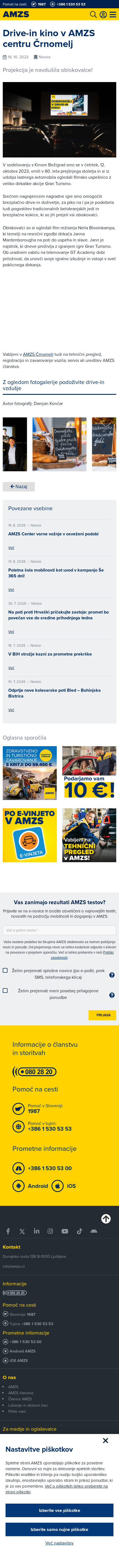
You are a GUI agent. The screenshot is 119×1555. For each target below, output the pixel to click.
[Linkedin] (37, 1231)
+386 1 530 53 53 (37, 1324)
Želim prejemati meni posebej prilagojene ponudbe (58, 994)
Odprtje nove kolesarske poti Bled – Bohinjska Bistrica (54, 693)
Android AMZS (22, 1351)
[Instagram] (50, 1231)
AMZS (13, 1387)
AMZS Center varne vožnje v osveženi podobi (53, 534)
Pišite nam (17, 1411)
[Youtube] (65, 1231)
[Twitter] (22, 1231)
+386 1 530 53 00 (26, 1342)
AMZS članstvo (20, 1393)
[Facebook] (8, 1231)
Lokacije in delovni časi (28, 1405)
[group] (60, 444)
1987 (31, 1314)
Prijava (104, 1015)
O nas (9, 1377)
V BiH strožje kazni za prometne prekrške (50, 654)
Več (11, 547)
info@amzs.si (14, 1266)
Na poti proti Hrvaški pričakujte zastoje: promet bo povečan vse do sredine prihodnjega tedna (58, 615)
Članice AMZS (20, 1399)
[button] (15, 446)
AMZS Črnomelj (38, 354)
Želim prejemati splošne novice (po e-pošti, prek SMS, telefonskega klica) (58, 973)
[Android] (94, 1231)
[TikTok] (79, 1231)
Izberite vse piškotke (59, 1510)
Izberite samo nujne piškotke (59, 1529)
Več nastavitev (59, 1543)
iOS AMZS (19, 1360)
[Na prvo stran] (22, 14)
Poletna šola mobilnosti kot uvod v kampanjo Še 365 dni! (56, 573)
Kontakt (11, 1247)
